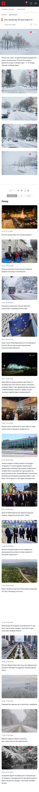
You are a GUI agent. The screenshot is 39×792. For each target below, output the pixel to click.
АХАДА (4, 14)
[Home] (3, 3)
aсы (21, 196)
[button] (9, 9)
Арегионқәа (12, 196)
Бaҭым (28, 196)
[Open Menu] (35, 3)
